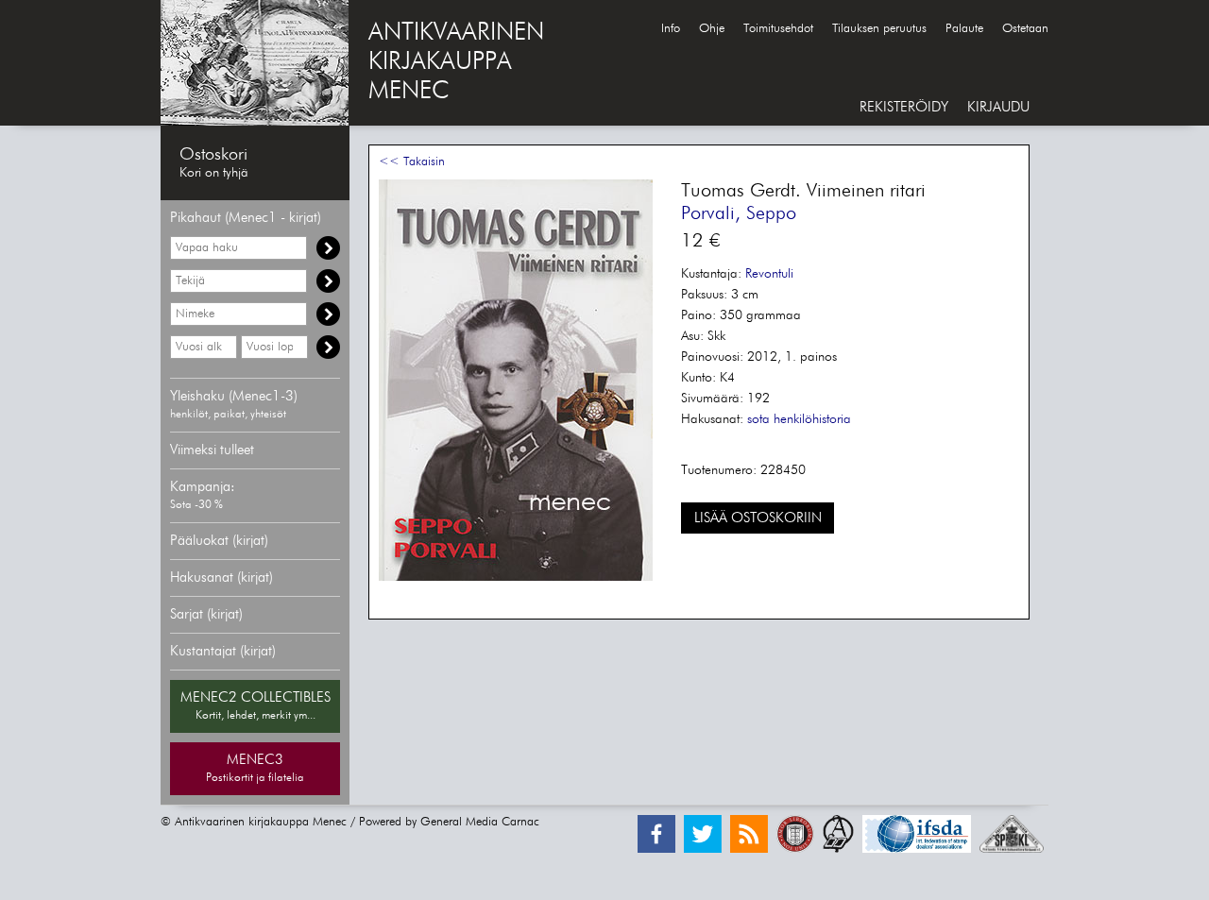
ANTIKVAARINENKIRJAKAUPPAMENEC (456, 62)
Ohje (711, 29)
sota (758, 419)
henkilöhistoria (812, 419)
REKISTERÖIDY (904, 107)
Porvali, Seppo (738, 213)
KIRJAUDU (998, 107)
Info (670, 29)
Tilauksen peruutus (879, 29)
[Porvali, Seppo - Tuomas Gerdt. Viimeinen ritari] (516, 577)
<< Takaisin (412, 162)
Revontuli (769, 273)
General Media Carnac (479, 822)
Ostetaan (1025, 29)
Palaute (964, 29)
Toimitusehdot (778, 29)
